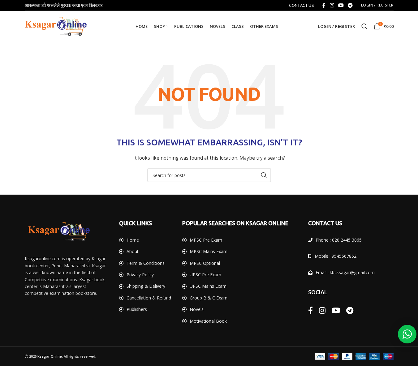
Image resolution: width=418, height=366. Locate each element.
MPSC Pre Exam (206, 240)
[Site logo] (56, 26)
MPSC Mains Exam (208, 251)
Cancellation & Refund (149, 298)
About (133, 251)
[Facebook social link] (324, 5)
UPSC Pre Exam (205, 275)
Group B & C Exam (208, 298)
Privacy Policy (140, 275)
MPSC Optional (205, 263)
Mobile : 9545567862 (335, 256)
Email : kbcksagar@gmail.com (345, 272)
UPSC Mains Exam (208, 286)
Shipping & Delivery (146, 286)
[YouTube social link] (341, 5)
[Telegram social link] (350, 5)
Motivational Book (208, 321)
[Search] (364, 26)
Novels (197, 309)
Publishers (137, 309)
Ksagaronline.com (43, 258)
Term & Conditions (146, 263)
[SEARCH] (264, 175)
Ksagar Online (49, 356)
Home (133, 240)
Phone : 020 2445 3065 (339, 240)
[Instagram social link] (332, 5)
